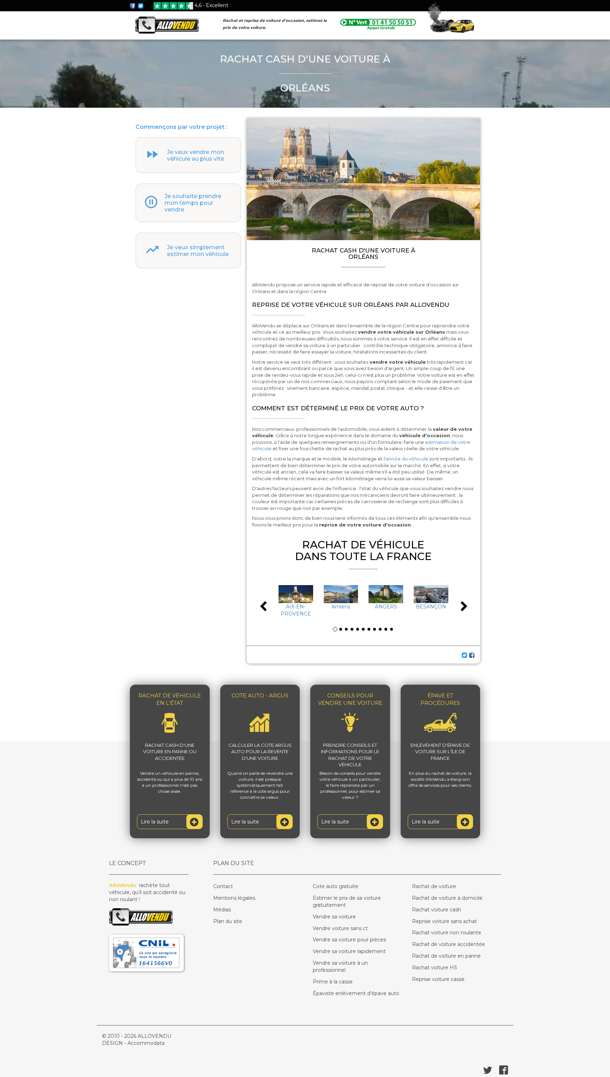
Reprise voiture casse (438, 979)
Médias (222, 909)
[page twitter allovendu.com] (141, 5)
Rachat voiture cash (436, 909)
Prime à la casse (333, 981)
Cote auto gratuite (335, 886)
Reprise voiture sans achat (444, 921)
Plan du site (227, 921)
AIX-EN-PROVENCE (296, 610)
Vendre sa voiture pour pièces (349, 939)
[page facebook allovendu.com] (133, 5)
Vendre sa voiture (334, 917)
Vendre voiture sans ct (340, 928)
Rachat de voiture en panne (446, 956)
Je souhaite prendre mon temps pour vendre (193, 203)
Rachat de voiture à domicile (447, 898)
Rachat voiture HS (434, 967)
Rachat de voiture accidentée (448, 944)
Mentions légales (234, 898)
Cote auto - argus (260, 695)
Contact (223, 886)
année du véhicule (407, 459)
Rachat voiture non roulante (446, 932)
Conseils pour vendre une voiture (350, 699)
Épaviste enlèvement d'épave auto (356, 993)
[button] (270, 601)
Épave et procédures (440, 699)
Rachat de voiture (434, 886)
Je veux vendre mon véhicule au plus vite (195, 155)
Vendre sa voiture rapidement (349, 951)
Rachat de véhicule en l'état (169, 699)
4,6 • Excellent (211, 5)
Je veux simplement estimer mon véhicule (198, 250)
